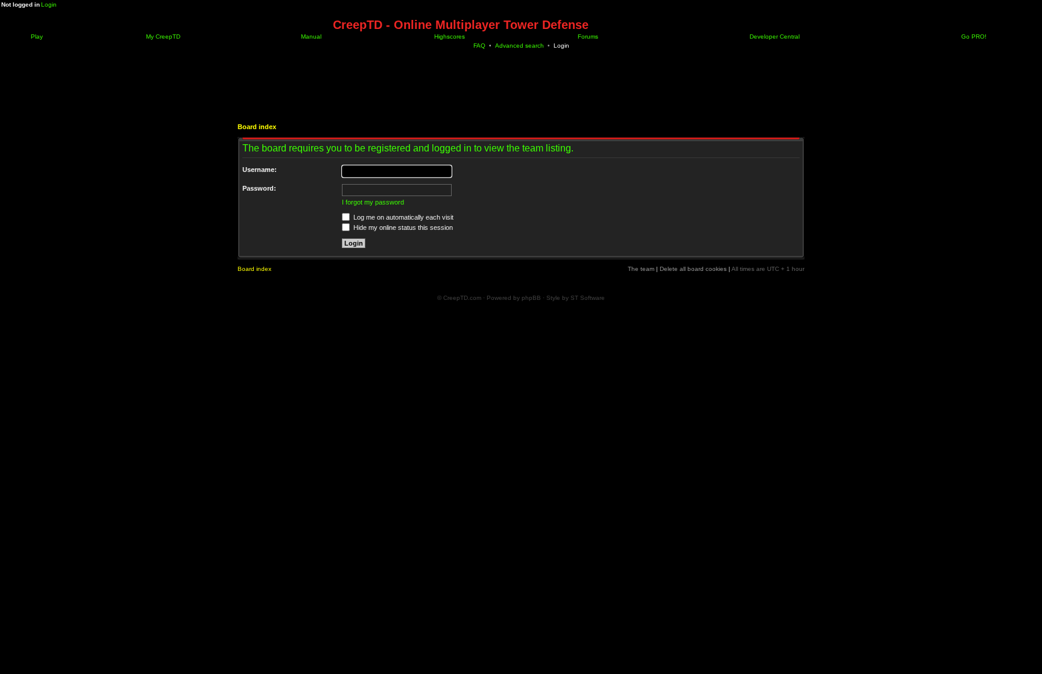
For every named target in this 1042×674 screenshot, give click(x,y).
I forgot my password (373, 202)
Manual (310, 36)
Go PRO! (973, 36)
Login (49, 4)
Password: (259, 188)
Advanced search (519, 45)
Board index (257, 126)
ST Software (587, 297)
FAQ (479, 45)
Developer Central (774, 36)
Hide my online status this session (402, 227)
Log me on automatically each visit (402, 217)
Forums (587, 36)
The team (641, 268)
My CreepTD (162, 36)
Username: (259, 169)
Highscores (448, 36)
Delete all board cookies (693, 268)
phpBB (531, 297)
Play (36, 36)
